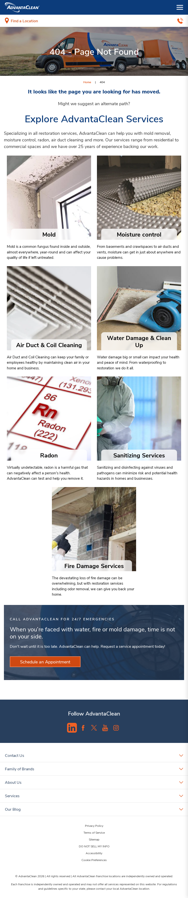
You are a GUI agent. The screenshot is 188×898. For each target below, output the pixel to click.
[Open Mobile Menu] (179, 7)
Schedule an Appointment (45, 662)
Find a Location (24, 20)
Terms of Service (94, 832)
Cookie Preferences (94, 860)
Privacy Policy (94, 826)
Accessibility (94, 853)
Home (87, 82)
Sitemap (94, 839)
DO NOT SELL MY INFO (94, 846)
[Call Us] (180, 21)
